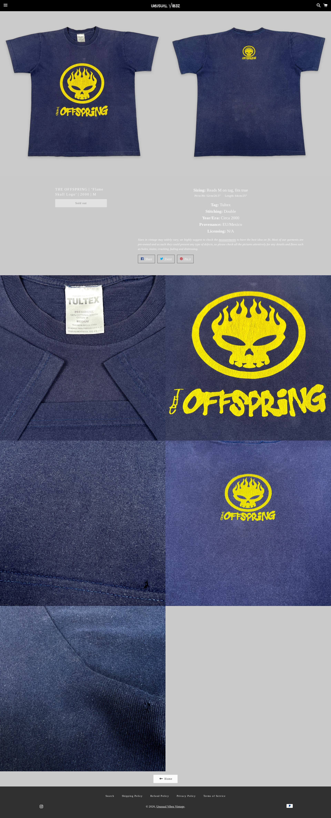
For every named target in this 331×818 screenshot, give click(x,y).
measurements (227, 239)
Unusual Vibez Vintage (170, 806)
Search (110, 796)
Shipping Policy (132, 796)
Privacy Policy (186, 796)
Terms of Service (214, 796)
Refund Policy (159, 796)
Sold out (81, 203)
